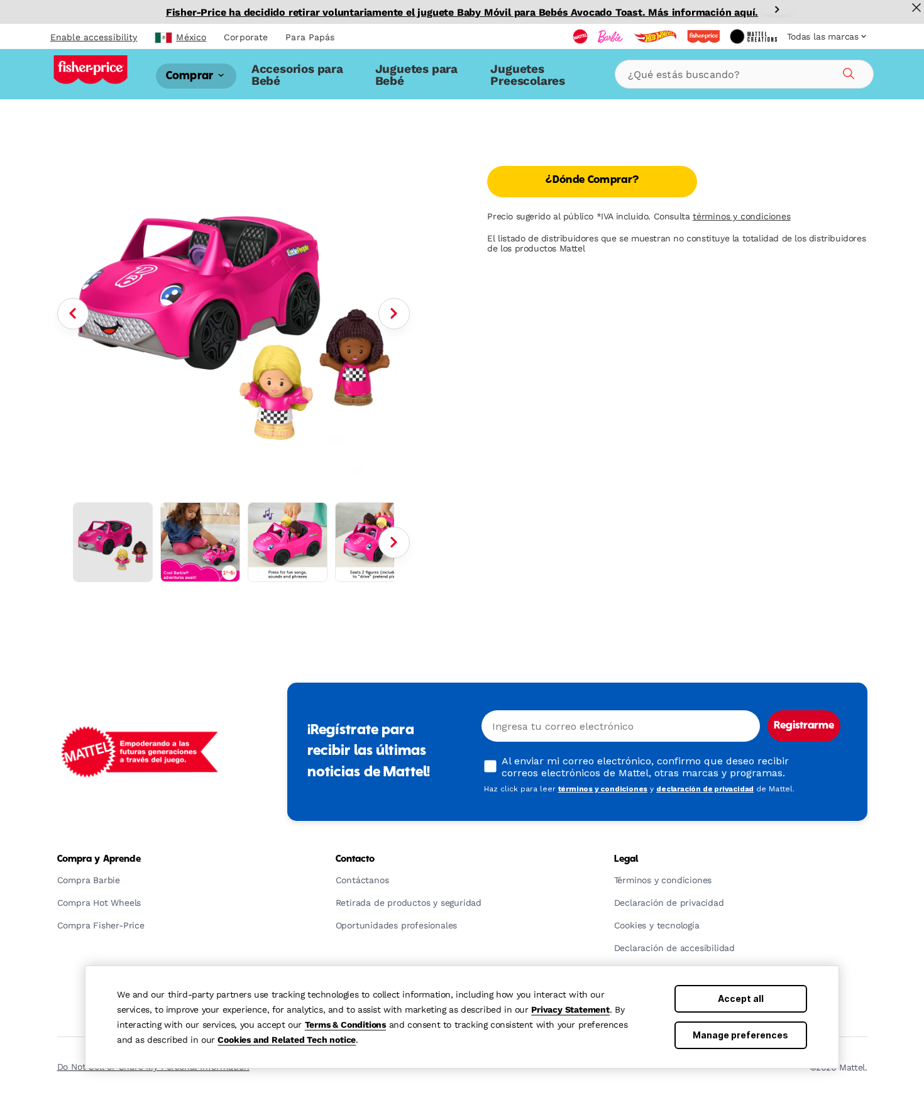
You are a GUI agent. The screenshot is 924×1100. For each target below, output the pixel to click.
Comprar (191, 75)
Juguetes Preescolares (527, 74)
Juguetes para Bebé (416, 74)
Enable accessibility (93, 37)
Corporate (246, 37)
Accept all (741, 998)
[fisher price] (703, 36)
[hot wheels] (655, 36)
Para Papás (309, 37)
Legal (626, 859)
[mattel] (580, 36)
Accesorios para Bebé (297, 74)
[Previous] (73, 313)
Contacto (355, 859)
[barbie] (610, 36)
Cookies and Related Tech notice (286, 1040)
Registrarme (804, 726)
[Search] (846, 71)
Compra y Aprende (99, 859)
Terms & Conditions (345, 1025)
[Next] (777, 9)
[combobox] (744, 74)
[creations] (753, 36)
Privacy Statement (570, 1009)
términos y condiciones (742, 216)
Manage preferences (740, 1035)
